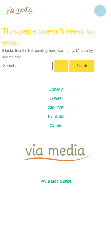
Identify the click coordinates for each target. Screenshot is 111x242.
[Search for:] (35, 66)
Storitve (56, 107)
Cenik (55, 125)
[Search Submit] (61, 66)
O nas (55, 98)
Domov (55, 89)
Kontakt (56, 116)
